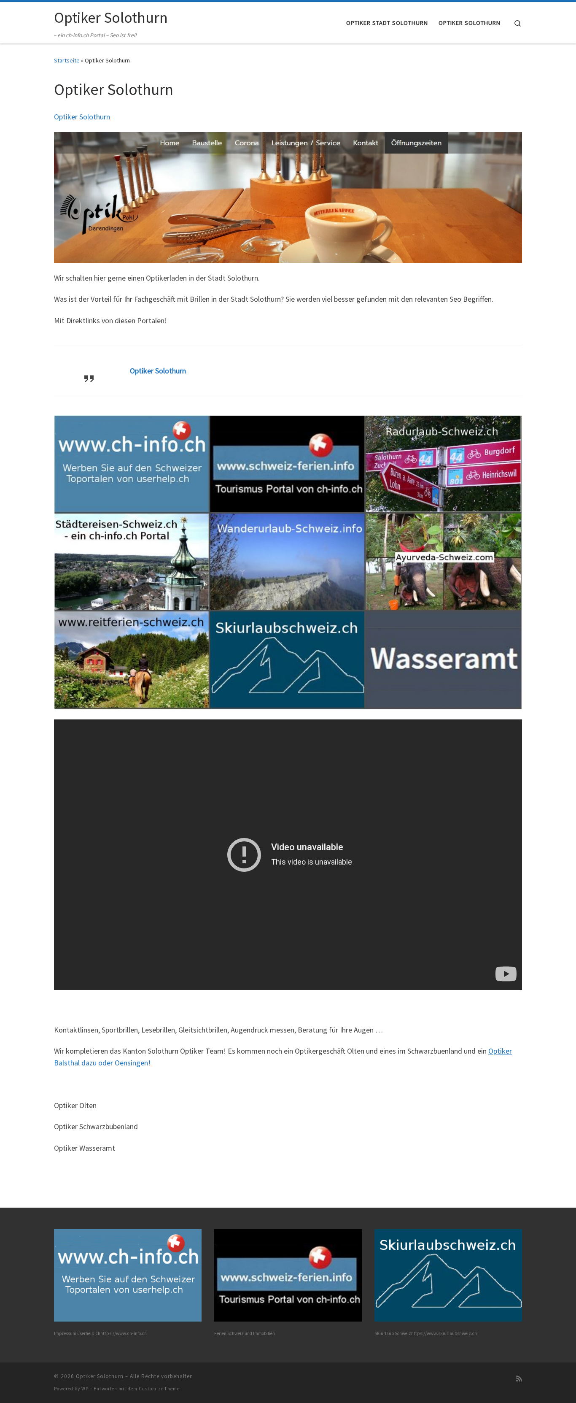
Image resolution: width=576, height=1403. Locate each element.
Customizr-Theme (159, 1389)
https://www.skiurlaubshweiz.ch (444, 1333)
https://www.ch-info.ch (123, 1333)
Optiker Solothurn (82, 117)
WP (85, 1389)
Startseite (67, 60)
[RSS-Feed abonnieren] (519, 1378)
